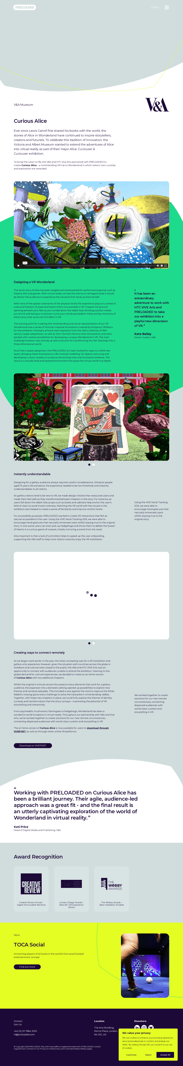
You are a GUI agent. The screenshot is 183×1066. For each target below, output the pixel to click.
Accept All (165, 1055)
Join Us (18, 1024)
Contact (155, 7)
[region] (148, 1045)
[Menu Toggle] (166, 7)
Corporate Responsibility (75, 1049)
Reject (148, 1055)
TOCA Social (29, 944)
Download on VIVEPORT (32, 745)
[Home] (26, 10)
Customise (131, 1055)
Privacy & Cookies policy (50, 1049)
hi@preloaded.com (24, 1034)
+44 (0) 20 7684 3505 (25, 1031)
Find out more (27, 966)
